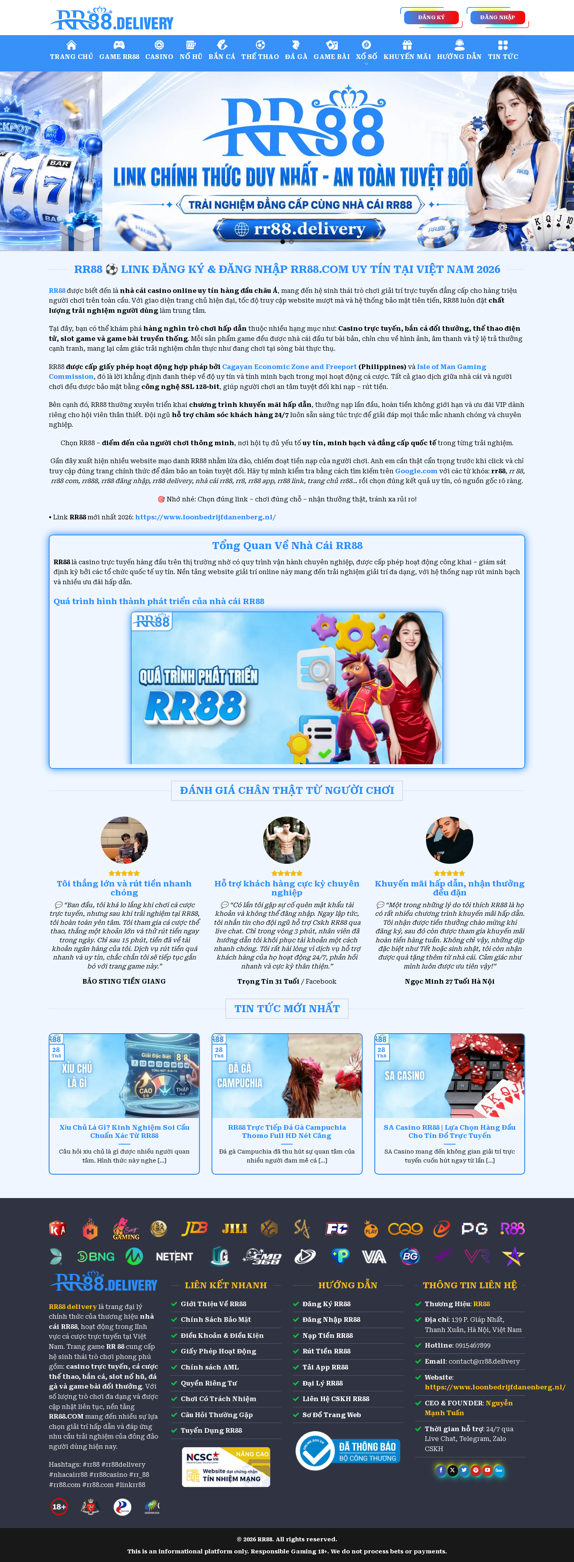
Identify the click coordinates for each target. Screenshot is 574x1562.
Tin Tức (503, 57)
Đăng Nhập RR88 (331, 1319)
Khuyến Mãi (407, 57)
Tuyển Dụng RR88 (211, 1430)
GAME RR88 (119, 57)
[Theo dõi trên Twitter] (464, 1470)
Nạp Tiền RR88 (328, 1335)
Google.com (416, 471)
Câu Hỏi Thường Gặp (217, 1415)
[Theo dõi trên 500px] (499, 1470)
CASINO (159, 57)
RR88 (481, 1304)
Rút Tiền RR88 (326, 1351)
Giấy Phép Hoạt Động (218, 1351)
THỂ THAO (260, 57)
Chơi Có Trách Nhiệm (219, 1399)
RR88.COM (66, 1416)
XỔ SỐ (367, 57)
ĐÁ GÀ (296, 57)
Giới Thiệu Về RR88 (213, 1304)
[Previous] (21, 161)
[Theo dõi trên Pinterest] (476, 1470)
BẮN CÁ (222, 57)
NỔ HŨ (191, 57)
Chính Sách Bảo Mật (216, 1319)
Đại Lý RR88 (322, 1383)
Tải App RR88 (325, 1367)
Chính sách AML (210, 1367)
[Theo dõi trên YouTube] (487, 1470)
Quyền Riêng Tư (209, 1383)
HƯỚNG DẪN (459, 57)
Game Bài (332, 57)
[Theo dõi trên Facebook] (441, 1470)
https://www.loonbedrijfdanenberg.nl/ (205, 517)
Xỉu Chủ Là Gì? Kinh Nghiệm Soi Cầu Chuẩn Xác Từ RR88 (124, 1132)
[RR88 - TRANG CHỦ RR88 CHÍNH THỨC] (146, 17)
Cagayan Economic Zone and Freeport (289, 367)
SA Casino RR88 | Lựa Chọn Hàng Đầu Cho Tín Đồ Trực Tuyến (449, 1132)
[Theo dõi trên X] (452, 1470)
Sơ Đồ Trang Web (332, 1415)
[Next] (552, 161)
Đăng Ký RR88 (326, 1304)
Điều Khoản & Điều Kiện (222, 1335)
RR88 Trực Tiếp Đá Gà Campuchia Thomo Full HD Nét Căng (287, 1132)
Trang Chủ (71, 57)
